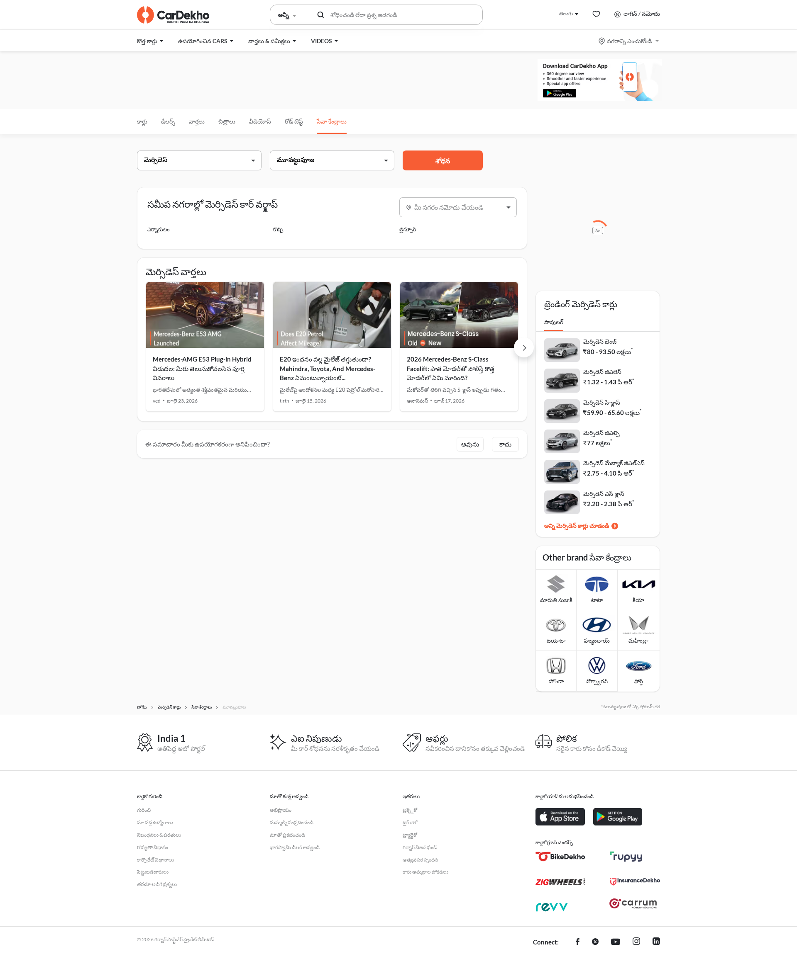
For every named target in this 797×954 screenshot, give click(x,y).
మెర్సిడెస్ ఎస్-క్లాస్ (603, 493)
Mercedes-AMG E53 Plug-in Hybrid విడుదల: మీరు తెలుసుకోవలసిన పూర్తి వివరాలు (202, 368)
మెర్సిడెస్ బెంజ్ (599, 341)
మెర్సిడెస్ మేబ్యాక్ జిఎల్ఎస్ (614, 462)
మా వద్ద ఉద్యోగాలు (155, 822)
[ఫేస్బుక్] (577, 942)
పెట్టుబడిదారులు (153, 872)
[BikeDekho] (560, 856)
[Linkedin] (656, 942)
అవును (470, 444)
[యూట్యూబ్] (615, 942)
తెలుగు (566, 13)
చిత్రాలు (226, 121)
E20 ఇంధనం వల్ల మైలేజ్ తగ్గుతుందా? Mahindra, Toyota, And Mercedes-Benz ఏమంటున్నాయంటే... (327, 368)
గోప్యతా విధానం (152, 847)
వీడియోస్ (260, 121)
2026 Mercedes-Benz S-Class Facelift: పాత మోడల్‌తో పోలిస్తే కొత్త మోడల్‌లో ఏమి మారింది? (450, 368)
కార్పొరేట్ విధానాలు (155, 860)
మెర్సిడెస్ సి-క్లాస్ (601, 402)
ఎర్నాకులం (158, 229)
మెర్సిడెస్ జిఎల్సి (601, 432)
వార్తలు (197, 121)
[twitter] (595, 942)
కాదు (505, 444)
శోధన (442, 161)
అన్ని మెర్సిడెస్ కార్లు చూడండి (576, 525)
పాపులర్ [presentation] (553, 321)
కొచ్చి (278, 229)
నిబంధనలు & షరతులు (159, 835)
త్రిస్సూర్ (407, 229)
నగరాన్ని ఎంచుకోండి (629, 40)
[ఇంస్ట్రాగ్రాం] (636, 942)
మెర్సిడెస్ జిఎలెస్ (602, 371)
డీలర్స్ (168, 121)
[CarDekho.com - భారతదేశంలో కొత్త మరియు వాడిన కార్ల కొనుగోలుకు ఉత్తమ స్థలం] (173, 15)
